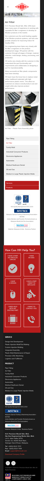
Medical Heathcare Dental (15, 165)
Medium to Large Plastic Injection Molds (20, 174)
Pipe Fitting (10, 138)
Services (9, 183)
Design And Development (14, 341)
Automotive (10, 161)
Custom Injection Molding (14, 347)
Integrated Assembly (12, 350)
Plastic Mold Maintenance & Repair (17, 353)
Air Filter (9, 143)
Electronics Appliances (14, 156)
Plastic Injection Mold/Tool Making (17, 344)
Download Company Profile (14, 454)
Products (9, 187)
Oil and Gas (10, 169)
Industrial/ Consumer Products (17, 152)
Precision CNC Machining (14, 356)
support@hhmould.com (18, 451)
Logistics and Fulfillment (13, 359)
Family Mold (10, 147)
